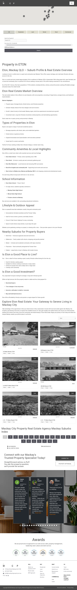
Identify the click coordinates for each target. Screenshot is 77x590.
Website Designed (26, 587)
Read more (18, 511)
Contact (66, 580)
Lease (53, 581)
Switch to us (55, 569)
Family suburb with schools (20, 239)
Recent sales (31, 570)
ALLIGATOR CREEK (14, 448)
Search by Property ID (9, 38)
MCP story (66, 569)
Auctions (42, 577)
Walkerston (9, 239)
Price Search (11, 43)
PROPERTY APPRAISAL (65, 464)
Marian (7, 243)
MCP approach (31, 573)
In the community (68, 571)
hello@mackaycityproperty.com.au (13, 573)
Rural (41, 571)
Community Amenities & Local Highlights (26, 149)
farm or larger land (30, 265)
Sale (53, 579)
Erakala (8, 250)
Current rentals (55, 567)
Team (65, 567)
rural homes (31, 235)
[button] (45, 11)
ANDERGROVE (47, 446)
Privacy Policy (70, 587)
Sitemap (66, 578)
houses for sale (36, 310)
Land (41, 569)
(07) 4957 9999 (8, 571)
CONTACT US (64, 458)
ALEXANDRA (12, 446)
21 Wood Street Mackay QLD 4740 (13, 569)
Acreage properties (11, 130)
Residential (42, 567)
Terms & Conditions (61, 587)
